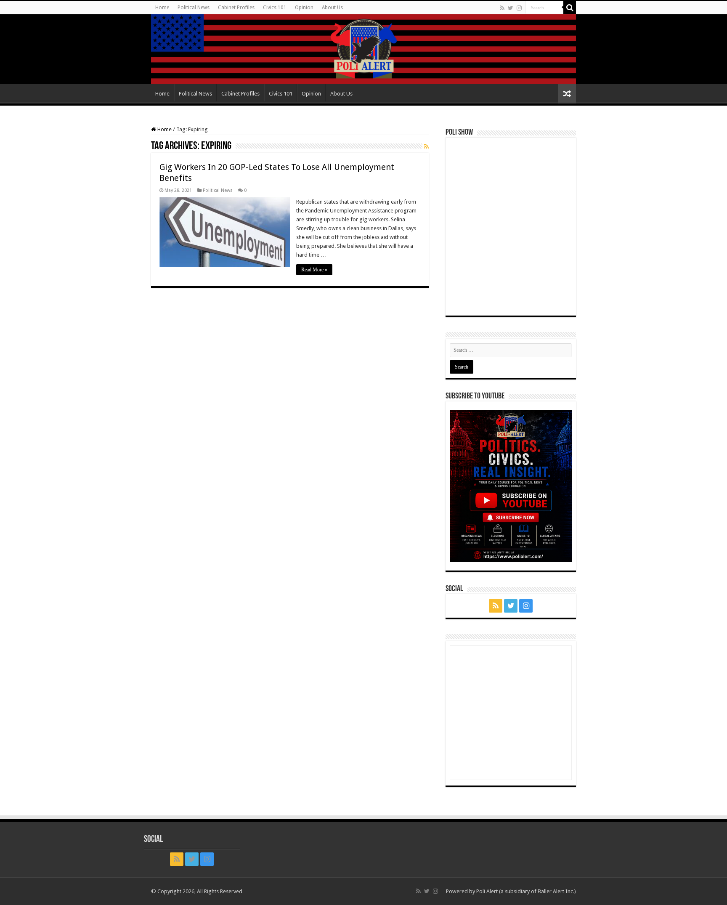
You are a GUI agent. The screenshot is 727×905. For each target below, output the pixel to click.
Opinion (304, 8)
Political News (194, 8)
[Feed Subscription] (426, 146)
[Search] (569, 7)
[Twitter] (510, 8)
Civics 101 (275, 8)
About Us (332, 8)
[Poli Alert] (363, 49)
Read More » (314, 270)
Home (162, 8)
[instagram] (519, 8)
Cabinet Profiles (236, 8)
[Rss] (502, 8)
